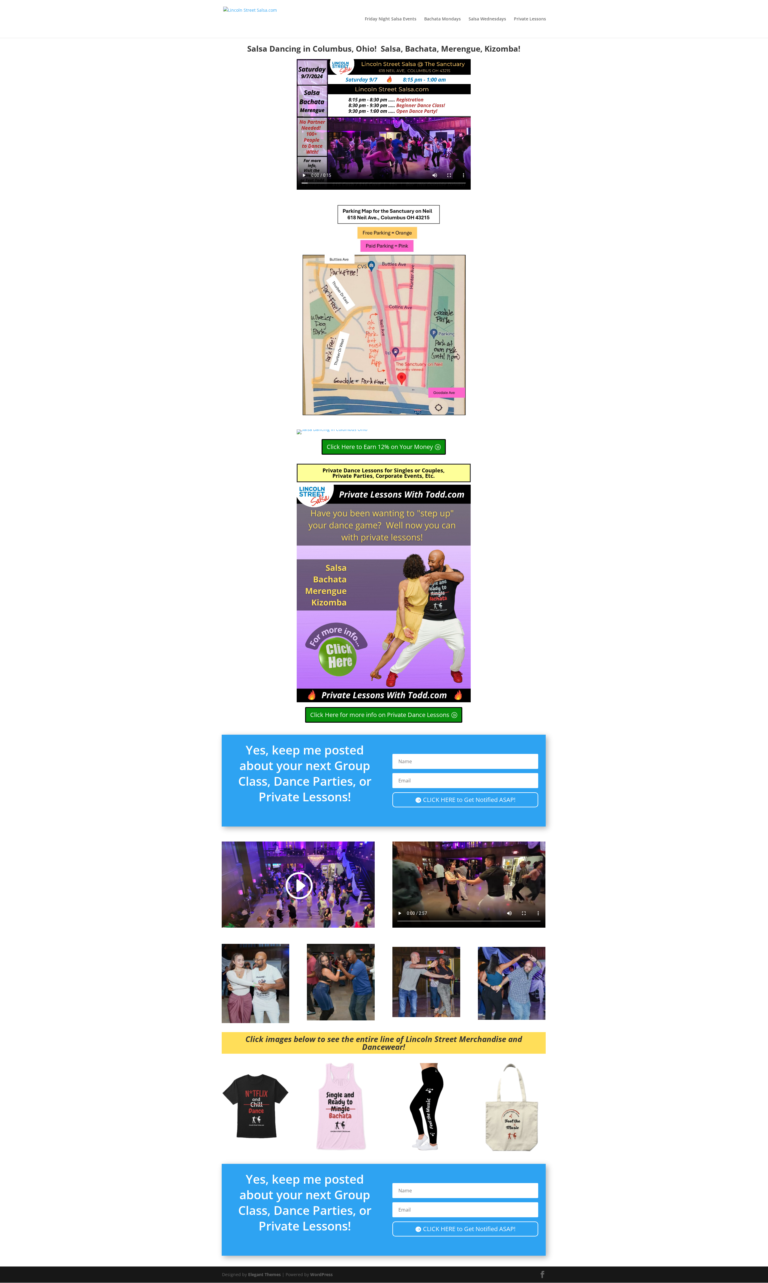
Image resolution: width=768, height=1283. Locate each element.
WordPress (321, 1274)
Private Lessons (530, 19)
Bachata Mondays (442, 19)
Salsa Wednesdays (487, 19)
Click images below (280, 1039)
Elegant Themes (264, 1274)
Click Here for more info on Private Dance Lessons (379, 715)
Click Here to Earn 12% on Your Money (380, 447)
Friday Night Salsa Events (390, 19)
